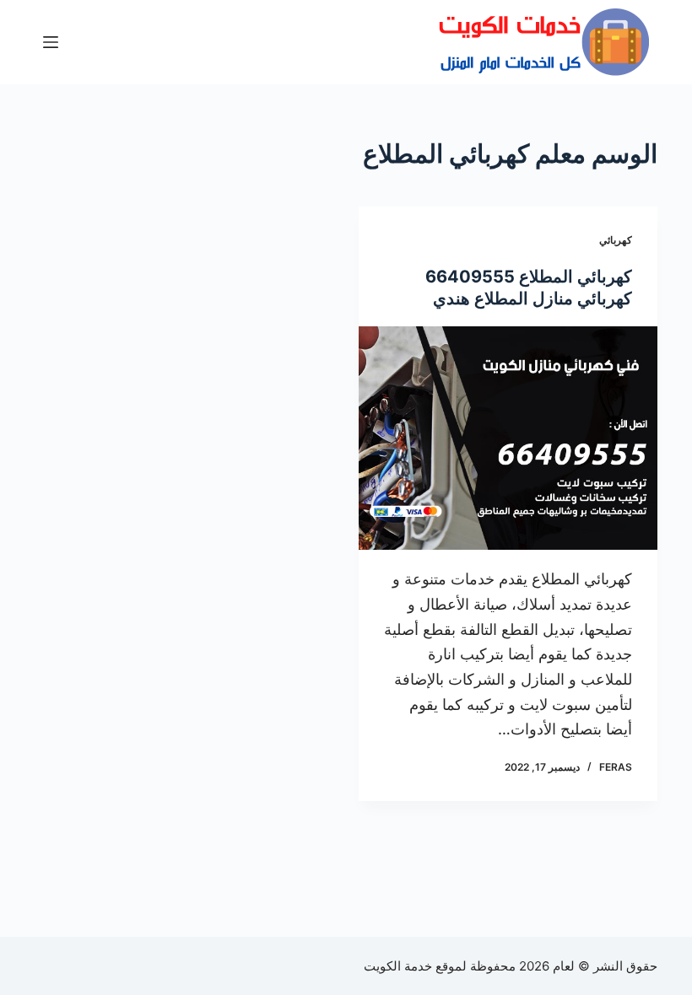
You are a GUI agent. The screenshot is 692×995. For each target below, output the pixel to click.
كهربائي (615, 240)
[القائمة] (50, 42)
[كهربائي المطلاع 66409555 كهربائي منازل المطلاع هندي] (508, 438)
